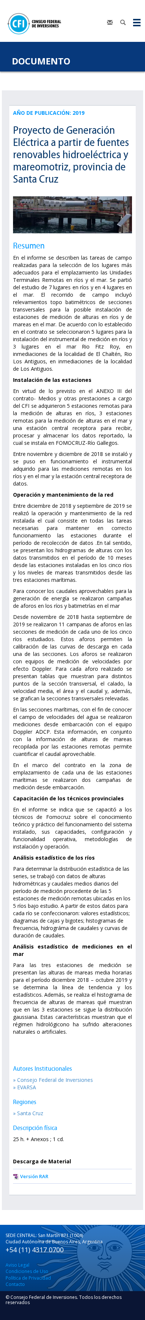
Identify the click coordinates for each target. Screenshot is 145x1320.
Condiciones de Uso (27, 1271)
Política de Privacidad (28, 1278)
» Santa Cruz (28, 1113)
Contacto (15, 1284)
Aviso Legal (17, 1265)
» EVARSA (24, 1087)
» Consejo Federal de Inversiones (53, 1079)
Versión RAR (34, 1176)
